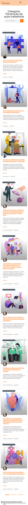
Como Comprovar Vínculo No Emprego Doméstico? (12, 61)
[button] (20, 2)
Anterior (7, 494)
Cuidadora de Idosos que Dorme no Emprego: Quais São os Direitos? (13, 369)
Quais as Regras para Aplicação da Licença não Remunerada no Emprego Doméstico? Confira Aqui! (13, 212)
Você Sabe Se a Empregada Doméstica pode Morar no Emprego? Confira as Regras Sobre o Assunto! (12, 266)
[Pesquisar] (21, 20)
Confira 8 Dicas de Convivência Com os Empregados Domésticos (14, 473)
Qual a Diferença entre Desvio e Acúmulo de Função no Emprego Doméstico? (13, 319)
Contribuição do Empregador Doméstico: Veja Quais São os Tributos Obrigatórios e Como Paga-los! (12, 421)
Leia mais (5, 73)
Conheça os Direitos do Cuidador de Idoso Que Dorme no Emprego (14, 160)
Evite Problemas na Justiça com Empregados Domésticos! (13, 111)
